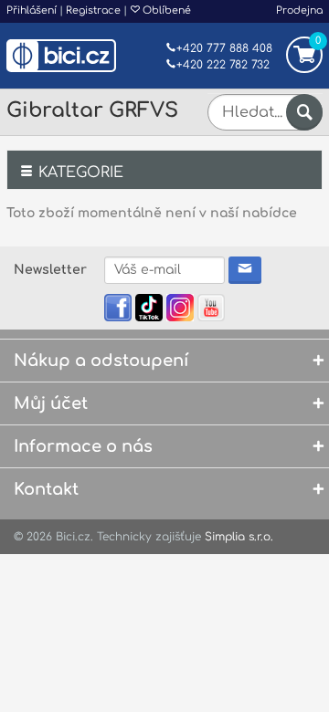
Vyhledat (304, 112)
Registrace (93, 10)
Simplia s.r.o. (239, 536)
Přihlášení (31, 10)
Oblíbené (165, 10)
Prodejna (299, 10)
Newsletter (50, 270)
